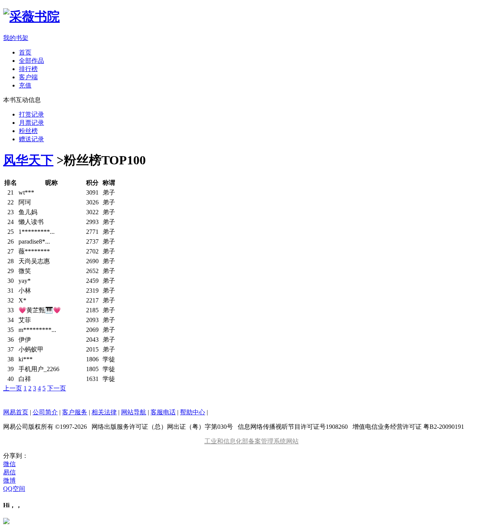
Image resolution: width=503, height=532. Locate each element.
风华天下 (28, 160)
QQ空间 (14, 488)
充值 (25, 85)
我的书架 (15, 38)
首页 (25, 52)
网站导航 (133, 412)
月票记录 (31, 122)
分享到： (15, 455)
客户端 (28, 77)
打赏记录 (31, 114)
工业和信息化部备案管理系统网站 (251, 441)
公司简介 (45, 412)
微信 (9, 464)
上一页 (12, 388)
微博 (9, 480)
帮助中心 (192, 412)
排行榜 (28, 69)
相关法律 (104, 412)
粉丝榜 (28, 131)
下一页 (56, 388)
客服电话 (163, 412)
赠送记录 (31, 139)
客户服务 (74, 412)
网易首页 (15, 412)
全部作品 (31, 60)
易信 (9, 472)
